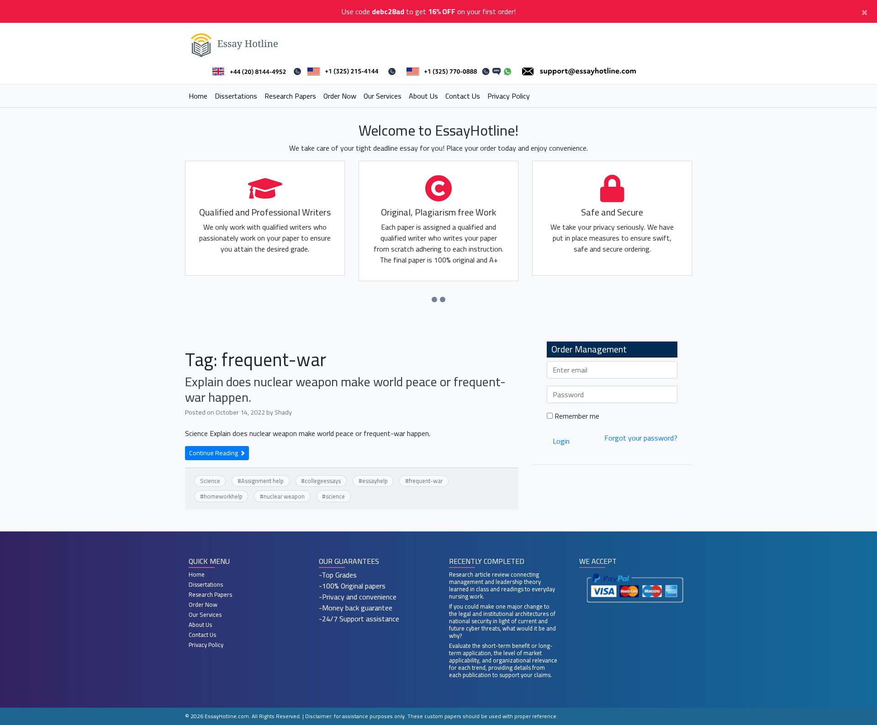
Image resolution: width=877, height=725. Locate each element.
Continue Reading (214, 453)
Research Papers (290, 96)
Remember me (576, 415)
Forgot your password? (640, 438)
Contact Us (462, 96)
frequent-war (426, 480)
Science (210, 480)
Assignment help (262, 480)
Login (561, 441)
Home (198, 96)
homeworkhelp (223, 496)
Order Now (339, 96)
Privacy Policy (508, 96)
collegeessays (323, 480)
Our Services (383, 96)
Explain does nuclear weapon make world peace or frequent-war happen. (345, 389)
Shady (283, 412)
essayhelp (375, 480)
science (335, 496)
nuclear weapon (284, 496)
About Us (423, 96)
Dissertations (236, 96)
